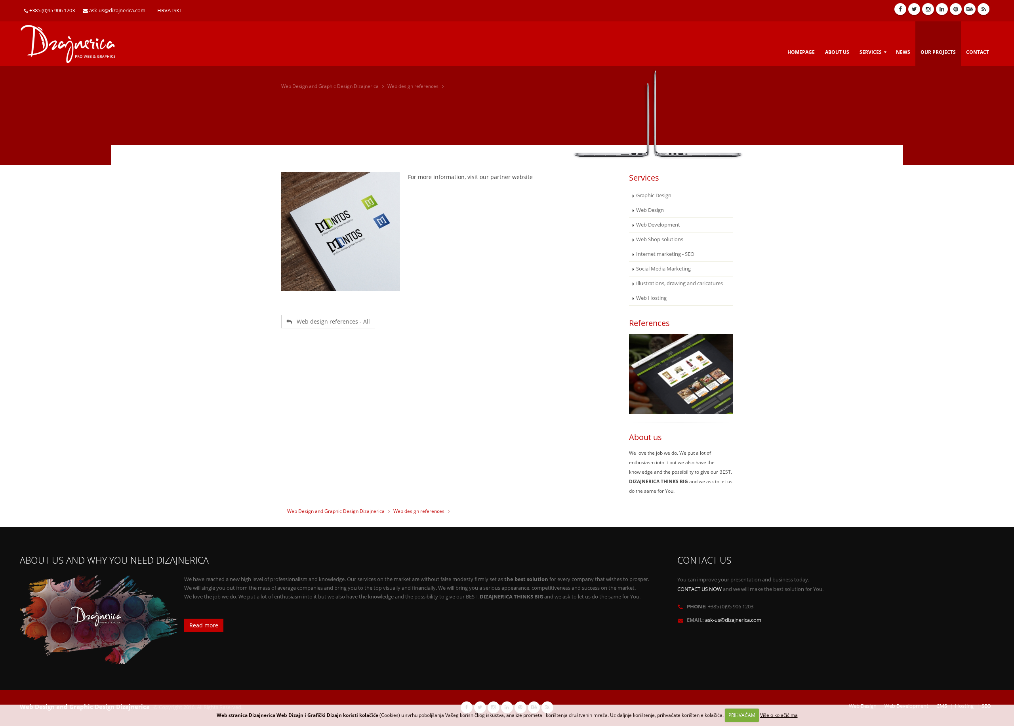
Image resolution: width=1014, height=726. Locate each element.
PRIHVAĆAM (741, 715)
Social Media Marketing (663, 268)
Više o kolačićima (779, 715)
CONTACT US (704, 560)
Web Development (658, 224)
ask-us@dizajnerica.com (117, 10)
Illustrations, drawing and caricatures (679, 283)
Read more (203, 625)
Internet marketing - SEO (665, 254)
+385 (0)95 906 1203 (52, 10)
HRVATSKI (169, 10)
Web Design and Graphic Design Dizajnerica (330, 86)
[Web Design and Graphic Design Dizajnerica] (72, 41)
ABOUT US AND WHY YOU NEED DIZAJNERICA (114, 560)
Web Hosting (651, 298)
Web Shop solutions (659, 239)
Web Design (650, 210)
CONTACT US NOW (699, 589)
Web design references (412, 86)
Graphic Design (653, 195)
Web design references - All (331, 321)
